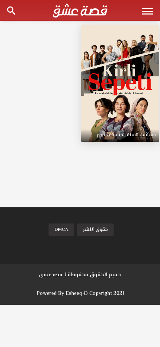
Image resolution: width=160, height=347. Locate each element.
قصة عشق (50, 275)
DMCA (61, 229)
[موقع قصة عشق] (80, 10)
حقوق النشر (95, 229)
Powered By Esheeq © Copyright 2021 (80, 294)
